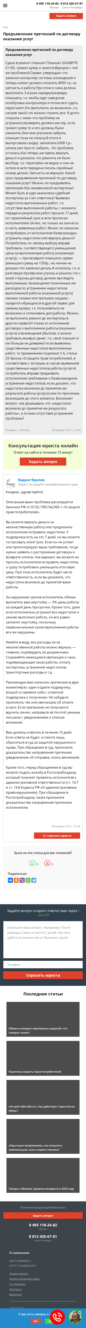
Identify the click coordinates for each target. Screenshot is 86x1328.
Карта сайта (17, 1307)
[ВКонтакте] (10, 880)
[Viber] (22, 880)
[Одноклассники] (16, 880)
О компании (17, 1284)
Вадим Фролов (31, 480)
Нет (36, 1321)
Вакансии (15, 1294)
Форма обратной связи (24, 1279)
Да (50, 1321)
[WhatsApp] (27, 880)
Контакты (15, 1289)
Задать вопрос (66, 16)
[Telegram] (33, 880)
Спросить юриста (59, 835)
